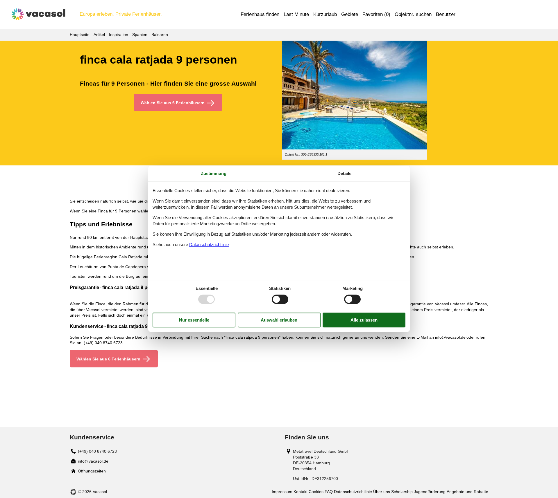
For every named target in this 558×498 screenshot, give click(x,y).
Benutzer (445, 14)
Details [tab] (344, 173)
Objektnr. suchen (413, 14)
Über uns (381, 491)
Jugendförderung (430, 491)
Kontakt (300, 491)
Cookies (316, 491)
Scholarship (402, 491)
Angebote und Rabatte (467, 491)
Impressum (282, 491)
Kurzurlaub (325, 14)
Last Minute (296, 14)
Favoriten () (376, 14)
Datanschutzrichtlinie (209, 244)
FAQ (329, 491)
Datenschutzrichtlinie (353, 491)
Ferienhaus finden (260, 14)
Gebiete (349, 14)
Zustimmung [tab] (213, 173)
